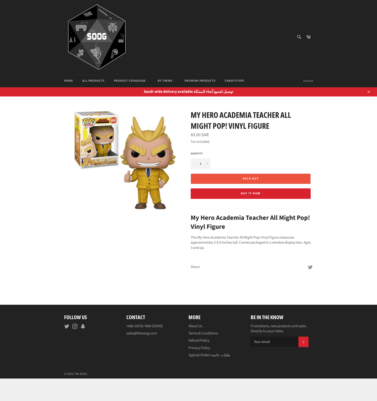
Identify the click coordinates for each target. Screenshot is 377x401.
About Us (195, 326)
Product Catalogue (130, 81)
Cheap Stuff (234, 81)
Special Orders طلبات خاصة (209, 355)
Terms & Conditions (203, 333)
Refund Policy (198, 340)
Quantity (197, 153)
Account (308, 81)
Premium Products (200, 81)
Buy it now (250, 193)
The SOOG (80, 374)
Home (68, 81)
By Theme (165, 81)
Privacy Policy (199, 348)
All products (93, 81)
